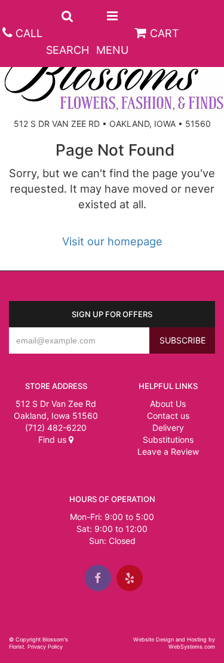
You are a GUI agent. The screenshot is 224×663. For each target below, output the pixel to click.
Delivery (168, 427)
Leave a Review (168, 451)
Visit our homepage (112, 241)
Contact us (168, 415)
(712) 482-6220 (56, 427)
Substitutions (168, 439)
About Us (168, 404)
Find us (53, 439)
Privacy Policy (45, 646)
